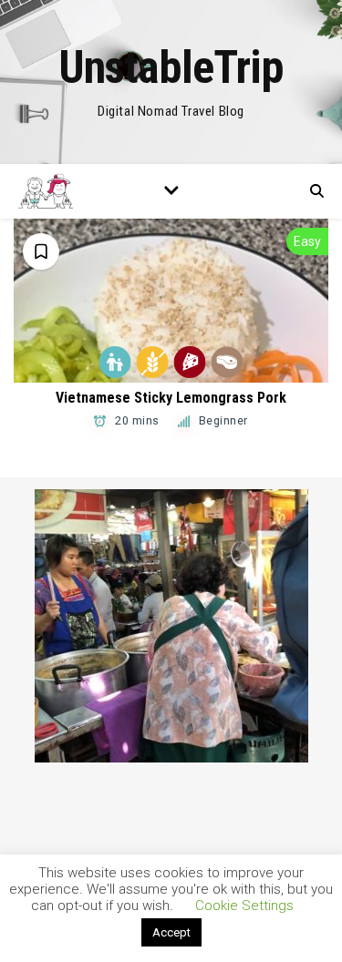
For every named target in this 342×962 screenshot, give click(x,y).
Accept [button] (171, 932)
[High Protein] (190, 362)
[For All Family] (115, 362)
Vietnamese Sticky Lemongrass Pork (171, 397)
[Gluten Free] (153, 362)
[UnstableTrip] (171, 82)
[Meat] (228, 362)
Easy (307, 241)
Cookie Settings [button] (244, 905)
